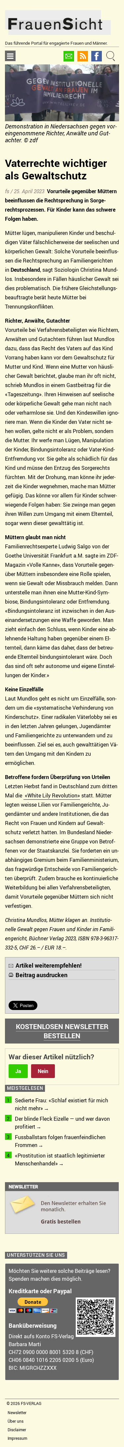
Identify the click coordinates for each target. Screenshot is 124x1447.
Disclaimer (17, 1429)
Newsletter (17, 1412)
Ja (18, 1071)
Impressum (17, 1438)
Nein (43, 1071)
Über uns (15, 1421)
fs (7, 191)
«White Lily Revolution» (52, 795)
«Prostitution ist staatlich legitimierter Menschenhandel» (60, 1159)
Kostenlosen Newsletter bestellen (62, 1031)
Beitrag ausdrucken (41, 975)
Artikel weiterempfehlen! (49, 965)
